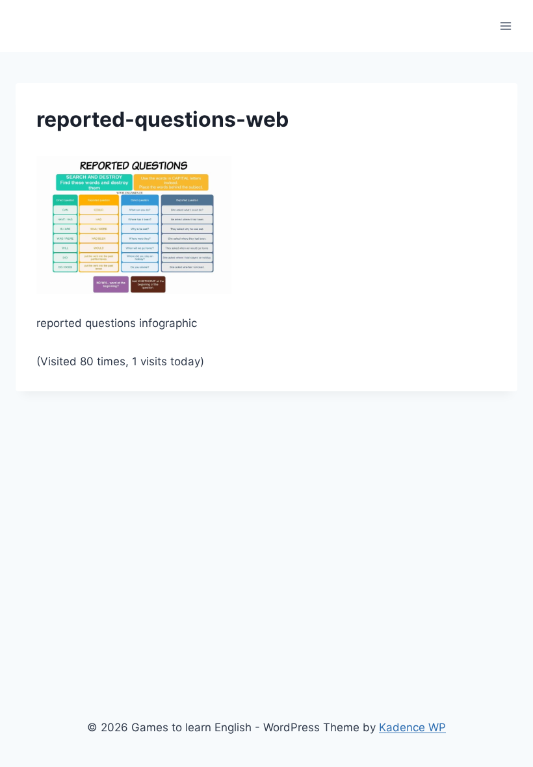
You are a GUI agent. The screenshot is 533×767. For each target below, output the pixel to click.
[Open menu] (505, 26)
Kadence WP (412, 727)
